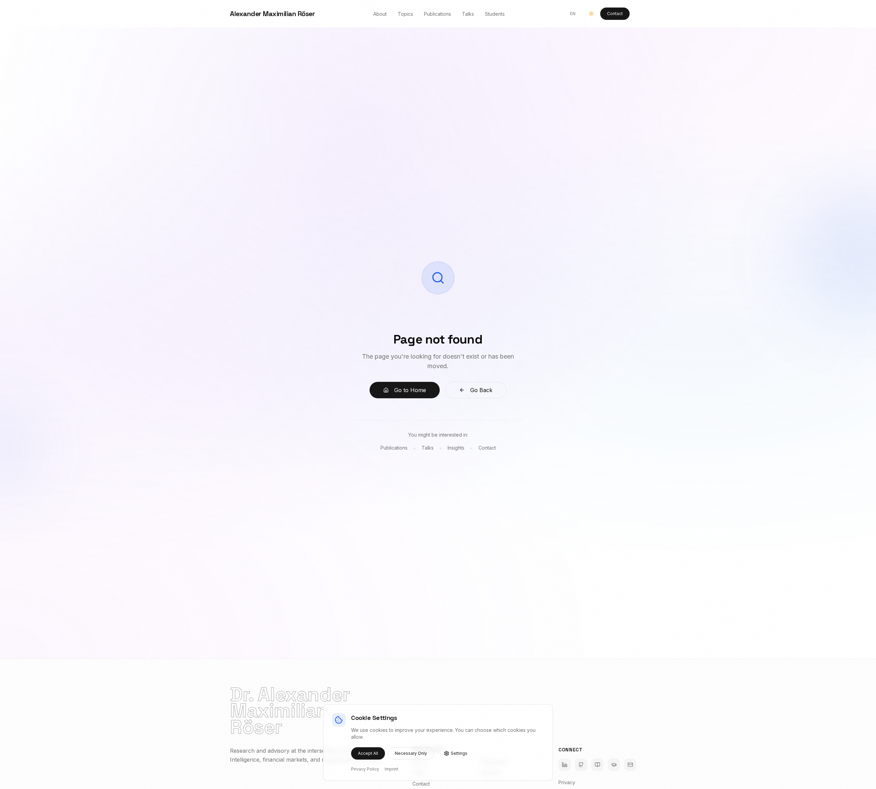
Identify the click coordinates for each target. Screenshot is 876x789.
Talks (468, 14)
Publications (437, 14)
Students (495, 14)
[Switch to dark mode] (591, 14)
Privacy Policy (365, 769)
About (380, 14)
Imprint (391, 769)
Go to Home (410, 390)
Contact (615, 13)
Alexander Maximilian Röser (272, 13)
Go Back (481, 390)
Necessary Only (411, 753)
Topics (405, 14)
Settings (459, 753)
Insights (456, 448)
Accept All (368, 753)
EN (573, 13)
